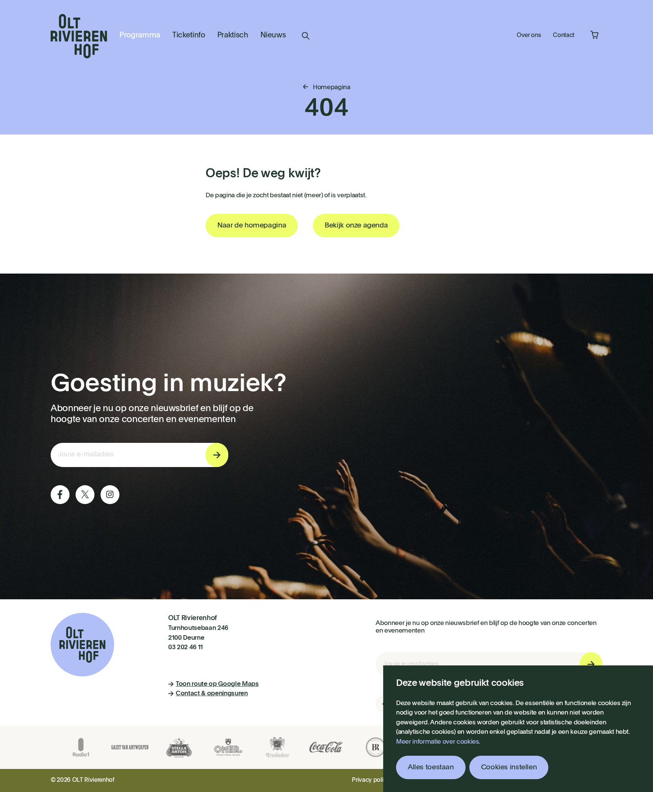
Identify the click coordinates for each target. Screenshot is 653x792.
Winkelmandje (594, 35)
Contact (563, 35)
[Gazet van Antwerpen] (130, 747)
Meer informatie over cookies (437, 742)
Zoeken (306, 36)
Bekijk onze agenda (356, 225)
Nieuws (273, 35)
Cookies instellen (509, 767)
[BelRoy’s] (375, 747)
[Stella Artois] (179, 747)
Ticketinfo (188, 35)
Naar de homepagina (251, 225)
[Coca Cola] (326, 747)
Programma (139, 35)
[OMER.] (228, 747)
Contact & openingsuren (212, 693)
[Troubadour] (277, 747)
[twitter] (85, 494)
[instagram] (110, 494)
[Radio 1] (80, 747)
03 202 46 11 (185, 647)
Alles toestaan (431, 767)
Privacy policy (371, 780)
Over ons (529, 35)
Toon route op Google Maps (217, 684)
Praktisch (232, 35)
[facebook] (60, 494)
